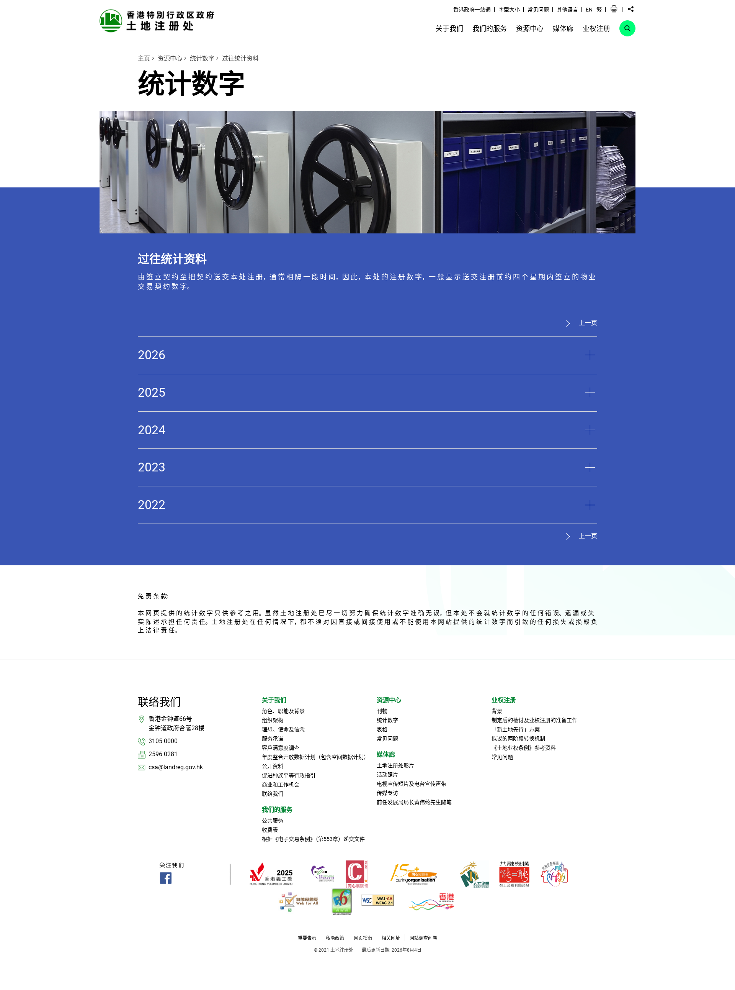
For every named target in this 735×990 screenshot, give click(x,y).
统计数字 (202, 58)
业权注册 (504, 700)
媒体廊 (386, 754)
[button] (614, 9)
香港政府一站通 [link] (472, 10)
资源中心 (170, 58)
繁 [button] (599, 9)
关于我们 (274, 700)
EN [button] (589, 9)
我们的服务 (277, 809)
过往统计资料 (240, 58)
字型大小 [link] (509, 10)
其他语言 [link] (567, 10)
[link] (159, 20)
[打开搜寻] (627, 28)
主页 (144, 58)
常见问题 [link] (538, 10)
